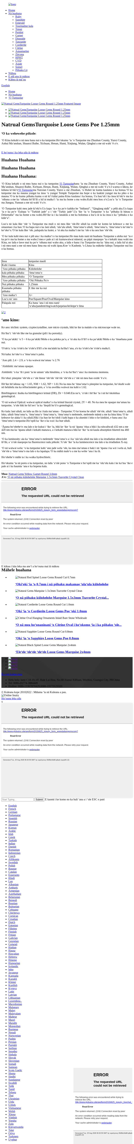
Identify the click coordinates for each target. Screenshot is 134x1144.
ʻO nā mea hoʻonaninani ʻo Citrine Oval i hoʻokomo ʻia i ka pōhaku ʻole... (68, 625)
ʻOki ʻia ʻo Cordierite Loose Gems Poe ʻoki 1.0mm (51, 611)
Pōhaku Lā (21, 70)
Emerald (20, 22)
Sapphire (20, 19)
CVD (18, 60)
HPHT (19, 57)
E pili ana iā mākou (19, 76)
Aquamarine (22, 51)
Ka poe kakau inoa (11, 673)
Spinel (18, 66)
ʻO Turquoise (15, 97)
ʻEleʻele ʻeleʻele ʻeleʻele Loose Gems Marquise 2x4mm (53, 652)
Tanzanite (20, 41)
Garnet (19, 35)
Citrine (19, 48)
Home (11, 10)
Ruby (18, 16)
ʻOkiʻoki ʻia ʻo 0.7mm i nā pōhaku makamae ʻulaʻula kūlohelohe (61, 584)
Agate (18, 63)
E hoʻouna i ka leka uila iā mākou (19, 152)
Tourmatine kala (24, 25)
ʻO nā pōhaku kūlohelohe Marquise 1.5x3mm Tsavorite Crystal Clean (45, 477)
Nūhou (12, 73)
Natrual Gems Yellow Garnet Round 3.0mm (33, 473)
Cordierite (20, 44)
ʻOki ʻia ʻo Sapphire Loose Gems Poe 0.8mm (47, 638)
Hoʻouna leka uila (11, 698)
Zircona (19, 54)
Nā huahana (15, 13)
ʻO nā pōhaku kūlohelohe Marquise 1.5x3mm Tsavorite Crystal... (62, 597)
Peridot (19, 32)
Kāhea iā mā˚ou (17, 79)
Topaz (18, 29)
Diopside (20, 38)
